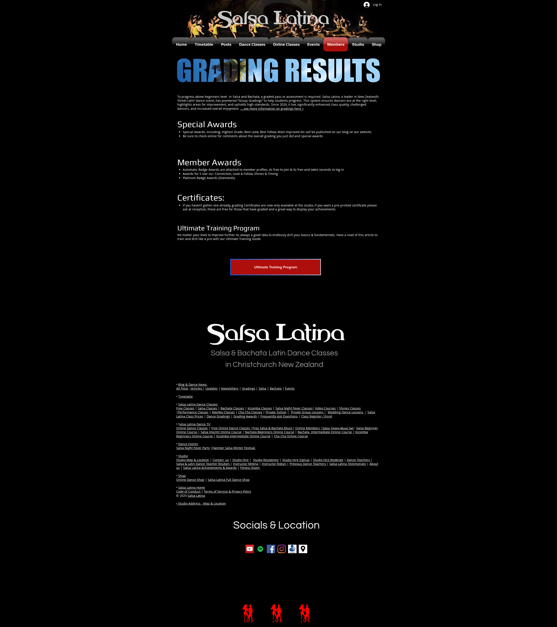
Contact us (221, 460)
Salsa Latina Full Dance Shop (229, 480)
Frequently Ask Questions (279, 416)
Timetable (185, 396)
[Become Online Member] (292, 549)
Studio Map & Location (192, 460)
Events (290, 388)
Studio (183, 456)
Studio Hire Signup (296, 460)
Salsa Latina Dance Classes (197, 404)
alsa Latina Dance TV (195, 424)
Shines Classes (350, 408)
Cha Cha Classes (250, 412)
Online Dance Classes (192, 428)
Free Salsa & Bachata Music (273, 428)
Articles (197, 388)
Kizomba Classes (260, 408)
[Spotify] (260, 549)
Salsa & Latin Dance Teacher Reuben (203, 464)
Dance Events (188, 444)
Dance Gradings (218, 416)
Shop (182, 476)
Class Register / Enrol (316, 416)
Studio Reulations (266, 460)
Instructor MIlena (245, 464)
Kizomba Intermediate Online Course (243, 436)
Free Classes (185, 408)
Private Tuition (276, 412)
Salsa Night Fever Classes (293, 408)
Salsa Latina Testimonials (347, 464)
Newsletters (229, 388)
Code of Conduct (188, 491)
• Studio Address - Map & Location (201, 503)
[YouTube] (249, 549)
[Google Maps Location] (303, 549)
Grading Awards (245, 416)
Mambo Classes (223, 412)
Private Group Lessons (307, 412)
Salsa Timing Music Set (338, 428)
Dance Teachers (359, 460)
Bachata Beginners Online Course (269, 432)
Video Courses (325, 408)
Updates (211, 388)
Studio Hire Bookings (328, 460)
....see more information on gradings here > (272, 108)
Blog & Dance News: (192, 384)
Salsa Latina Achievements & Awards (210, 468)
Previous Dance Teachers (308, 464)
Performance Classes (193, 412)
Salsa (262, 388)
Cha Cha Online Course (291, 436)
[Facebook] (271, 549)
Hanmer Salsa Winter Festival (234, 448)
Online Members (308, 428)
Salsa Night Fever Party (193, 448)
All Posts (182, 388)
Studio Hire (240, 460)
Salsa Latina (196, 495)
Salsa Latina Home (191, 487)
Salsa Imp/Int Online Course (221, 432)
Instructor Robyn (274, 464)
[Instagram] (281, 549)
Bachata (276, 388)
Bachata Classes (232, 408)
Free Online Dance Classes (231, 428)
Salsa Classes (207, 408)
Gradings (248, 388)
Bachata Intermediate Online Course (325, 432)
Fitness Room (250, 468)
